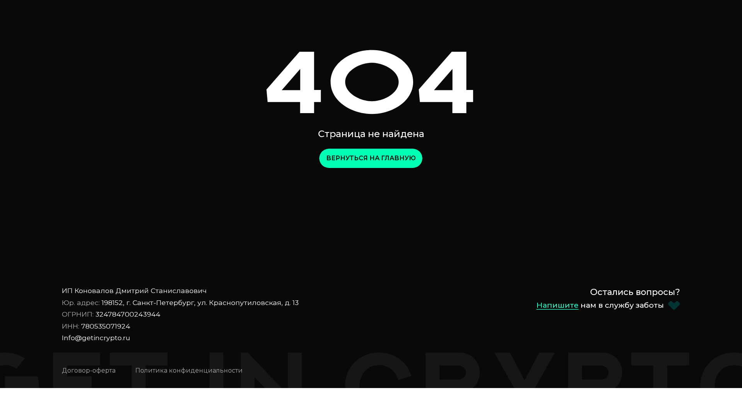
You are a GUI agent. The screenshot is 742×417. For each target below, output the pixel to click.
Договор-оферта (89, 370)
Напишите (557, 305)
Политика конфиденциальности (189, 370)
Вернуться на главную (371, 158)
